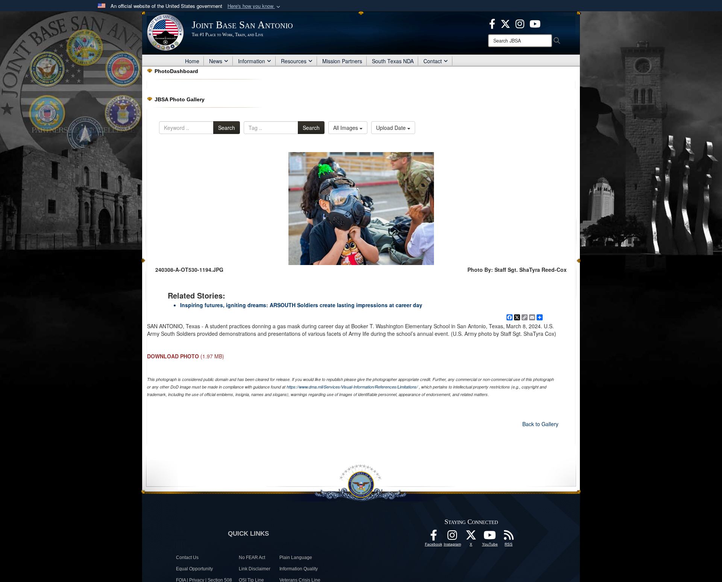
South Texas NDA (393, 61)
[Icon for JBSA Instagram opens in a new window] (520, 23)
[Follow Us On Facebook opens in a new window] (433, 537)
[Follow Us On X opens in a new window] (471, 537)
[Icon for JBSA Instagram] (452, 537)
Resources (293, 61)
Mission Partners (342, 61)
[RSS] (508, 537)
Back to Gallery (540, 424)
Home (192, 61)
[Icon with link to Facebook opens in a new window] (492, 23)
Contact (432, 61)
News (215, 61)
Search (226, 127)
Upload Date (391, 127)
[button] (255, 6)
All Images (346, 127)
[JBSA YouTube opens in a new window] (534, 23)
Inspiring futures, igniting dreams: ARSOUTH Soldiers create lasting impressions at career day (301, 305)
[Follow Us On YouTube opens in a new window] (490, 537)
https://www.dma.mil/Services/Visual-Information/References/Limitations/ (352, 387)
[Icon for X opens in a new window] (505, 23)
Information (251, 61)
